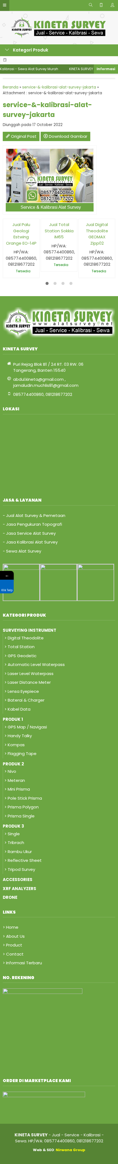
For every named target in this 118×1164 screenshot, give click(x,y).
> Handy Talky (18, 736)
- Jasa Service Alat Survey (29, 533)
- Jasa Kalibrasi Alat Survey (30, 542)
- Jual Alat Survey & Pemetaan (34, 515)
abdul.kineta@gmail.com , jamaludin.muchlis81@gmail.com (45, 382)
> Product (12, 945)
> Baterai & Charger (24, 700)
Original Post (23, 136)
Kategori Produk (30, 50)
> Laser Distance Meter (27, 682)
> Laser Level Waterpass (29, 673)
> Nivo (10, 771)
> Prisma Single (19, 816)
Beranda (10, 87)
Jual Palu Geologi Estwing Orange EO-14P (21, 234)
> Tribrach (14, 842)
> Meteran (14, 780)
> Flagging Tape (20, 753)
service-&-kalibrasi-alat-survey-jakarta (59, 87)
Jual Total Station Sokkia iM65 (59, 231)
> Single (12, 834)
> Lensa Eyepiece (21, 691)
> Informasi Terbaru (22, 963)
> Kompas (14, 745)
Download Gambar (67, 136)
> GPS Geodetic (20, 656)
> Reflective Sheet (23, 860)
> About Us (14, 936)
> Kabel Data (17, 709)
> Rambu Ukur (18, 851)
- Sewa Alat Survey (22, 551)
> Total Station (19, 647)
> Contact (13, 954)
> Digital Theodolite (24, 638)
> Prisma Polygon (21, 807)
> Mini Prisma (17, 789)
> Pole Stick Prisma (23, 798)
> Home (10, 927)
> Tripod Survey (19, 869)
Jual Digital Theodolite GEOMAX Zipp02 (97, 234)
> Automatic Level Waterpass (34, 664)
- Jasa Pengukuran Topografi (32, 524)
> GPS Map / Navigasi (25, 727)
